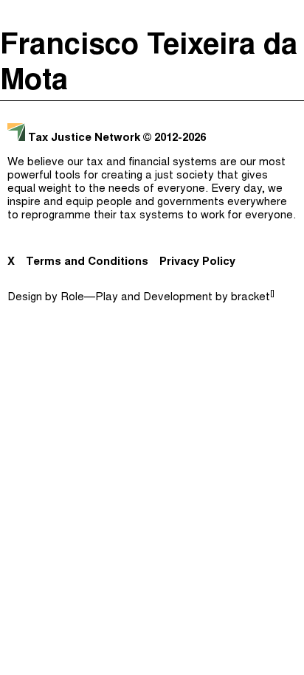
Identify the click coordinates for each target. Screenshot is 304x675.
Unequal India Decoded (148, 197)
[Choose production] (285, 70)
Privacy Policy (197, 262)
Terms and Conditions (87, 262)
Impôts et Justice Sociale (148, 138)
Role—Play (89, 297)
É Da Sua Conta (148, 109)
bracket (252, 297)
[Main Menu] (288, 14)
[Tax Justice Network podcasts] (15, 15)
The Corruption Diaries (148, 168)
